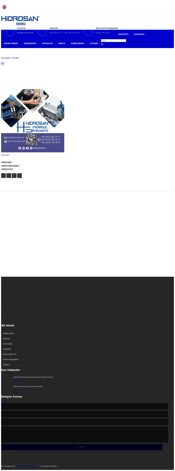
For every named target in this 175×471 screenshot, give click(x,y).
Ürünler (15, 57)
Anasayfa (6, 57)
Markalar (47, 43)
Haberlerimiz (77, 43)
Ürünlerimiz (30, 43)
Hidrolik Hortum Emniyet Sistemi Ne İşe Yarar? (33, 377)
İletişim (94, 43)
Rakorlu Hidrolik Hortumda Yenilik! (28, 386)
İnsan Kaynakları (10, 359)
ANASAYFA (123, 34)
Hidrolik (6, 338)
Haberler (7, 349)
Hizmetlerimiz (11, 43)
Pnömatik (7, 343)
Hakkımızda (8, 333)
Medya (61, 43)
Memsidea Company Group (28, 466)
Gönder (82, 447)
